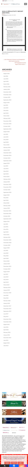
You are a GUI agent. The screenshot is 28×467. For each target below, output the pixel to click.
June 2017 (6, 313)
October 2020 (7, 245)
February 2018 (7, 300)
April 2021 (6, 232)
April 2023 (6, 173)
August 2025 (7, 102)
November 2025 (7, 94)
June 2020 (6, 253)
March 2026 (6, 84)
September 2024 (7, 129)
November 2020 (7, 242)
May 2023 (6, 171)
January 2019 (7, 290)
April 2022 (6, 200)
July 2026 (6, 76)
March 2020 (6, 261)
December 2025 (7, 92)
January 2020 (7, 263)
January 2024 (7, 150)
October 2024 (7, 126)
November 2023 (7, 155)
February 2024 (7, 147)
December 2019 (7, 266)
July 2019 (6, 274)
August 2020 (7, 247)
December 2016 (7, 319)
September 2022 (7, 192)
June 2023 (6, 168)
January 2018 (7, 303)
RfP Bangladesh (16, 52)
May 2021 (6, 229)
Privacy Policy (7, 463)
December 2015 (7, 337)
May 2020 (6, 255)
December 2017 (7, 306)
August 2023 (7, 163)
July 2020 (6, 250)
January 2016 (7, 335)
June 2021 (6, 226)
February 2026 (7, 86)
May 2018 (6, 298)
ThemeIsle (19, 459)
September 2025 (7, 100)
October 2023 (7, 158)
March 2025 (6, 115)
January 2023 (7, 181)
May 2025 (6, 110)
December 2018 (7, 292)
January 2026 (7, 89)
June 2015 (6, 340)
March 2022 (6, 203)
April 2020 (6, 258)
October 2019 (7, 269)
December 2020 (7, 240)
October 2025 (7, 97)
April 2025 (6, 113)
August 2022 (7, 195)
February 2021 (7, 237)
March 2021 (6, 234)
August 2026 (7, 73)
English (5, 0)
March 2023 (6, 176)
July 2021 (6, 224)
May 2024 (6, 139)
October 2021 (7, 216)
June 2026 (6, 78)
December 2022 (7, 184)
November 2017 (7, 308)
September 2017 (7, 311)
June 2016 (6, 327)
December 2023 (7, 152)
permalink (6, 53)
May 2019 (6, 279)
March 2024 (6, 144)
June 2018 (6, 295)
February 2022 (7, 205)
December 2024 (7, 121)
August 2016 (7, 324)
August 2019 (7, 271)
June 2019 (6, 276)
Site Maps (20, 463)
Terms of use (14, 463)
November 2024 (7, 123)
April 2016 (6, 329)
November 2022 (7, 187)
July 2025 (6, 105)
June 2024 (6, 136)
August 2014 (7, 343)
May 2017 (6, 316)
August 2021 (7, 221)
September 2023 (7, 160)
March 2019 (6, 284)
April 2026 (6, 81)
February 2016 (7, 332)
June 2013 (6, 345)
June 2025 (6, 107)
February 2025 (7, 118)
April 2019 (6, 282)
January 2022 (7, 208)
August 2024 (7, 131)
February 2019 (7, 287)
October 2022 (7, 189)
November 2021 (7, 213)
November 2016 (7, 321)
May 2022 (6, 197)
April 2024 (6, 142)
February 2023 (7, 179)
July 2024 (6, 134)
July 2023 (6, 166)
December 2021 (7, 210)
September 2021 (7, 218)
